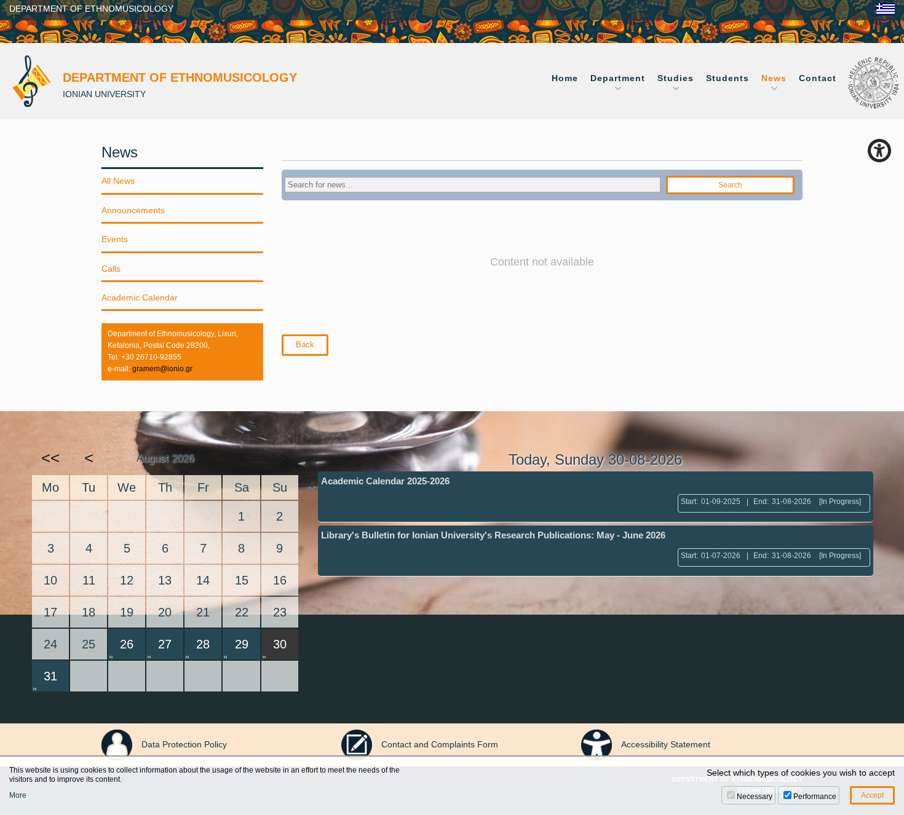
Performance (814, 796)
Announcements (133, 210)
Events (114, 239)
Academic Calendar (139, 297)
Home (565, 78)
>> (280, 458)
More (17, 795)
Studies (675, 78)
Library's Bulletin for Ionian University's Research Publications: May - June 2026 (493, 535)
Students (727, 78)
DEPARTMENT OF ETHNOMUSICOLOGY (91, 9)
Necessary (754, 796)
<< (50, 458)
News (774, 78)
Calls (111, 269)
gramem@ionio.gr (162, 368)
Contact (817, 78)
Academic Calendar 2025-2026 (385, 481)
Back (305, 344)
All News (118, 181)
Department (617, 78)
